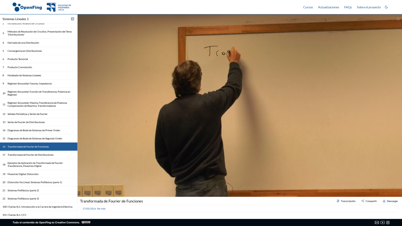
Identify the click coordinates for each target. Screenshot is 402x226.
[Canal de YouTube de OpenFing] (382, 222)
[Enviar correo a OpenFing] (377, 222)
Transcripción (348, 200)
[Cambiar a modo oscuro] (386, 7)
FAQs (348, 7)
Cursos (308, 7)
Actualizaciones (328, 7)
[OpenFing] (42, 7)
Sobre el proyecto (369, 7)
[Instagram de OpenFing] (387, 222)
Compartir (371, 200)
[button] (81, 186)
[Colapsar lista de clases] (72, 18)
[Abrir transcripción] (398, 18)
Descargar (392, 200)
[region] (240, 105)
